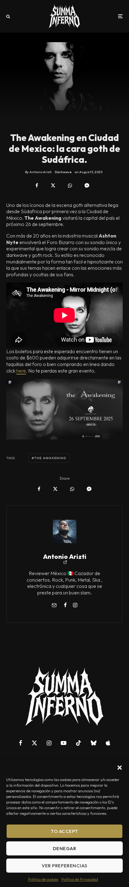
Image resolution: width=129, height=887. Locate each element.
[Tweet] (53, 185)
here (21, 371)
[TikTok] (78, 742)
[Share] (36, 185)
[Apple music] (108, 742)
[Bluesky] (93, 742)
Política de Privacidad (79, 879)
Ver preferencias (64, 866)
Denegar (64, 848)
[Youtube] (63, 742)
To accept (64, 831)
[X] (34, 742)
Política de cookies (43, 879)
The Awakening (50, 458)
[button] (119, 767)
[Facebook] (20, 742)
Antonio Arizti (64, 556)
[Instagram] (49, 742)
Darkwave (63, 172)
